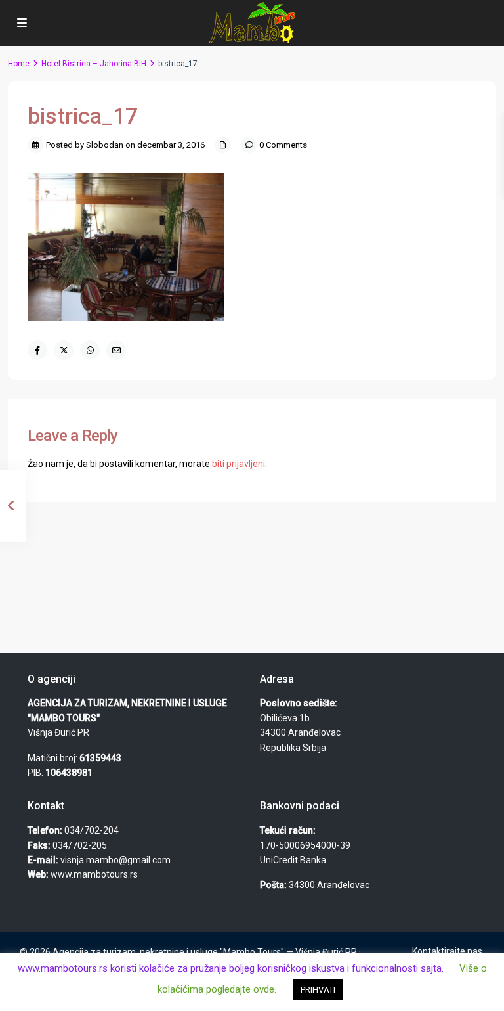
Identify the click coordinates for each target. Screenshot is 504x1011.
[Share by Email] (116, 350)
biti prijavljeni (238, 464)
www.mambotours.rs (94, 874)
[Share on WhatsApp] (90, 350)
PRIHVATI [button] (318, 990)
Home (19, 63)
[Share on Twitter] (64, 350)
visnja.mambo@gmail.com (115, 860)
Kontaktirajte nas (447, 951)
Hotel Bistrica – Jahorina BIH (93, 63)
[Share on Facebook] (37, 350)
